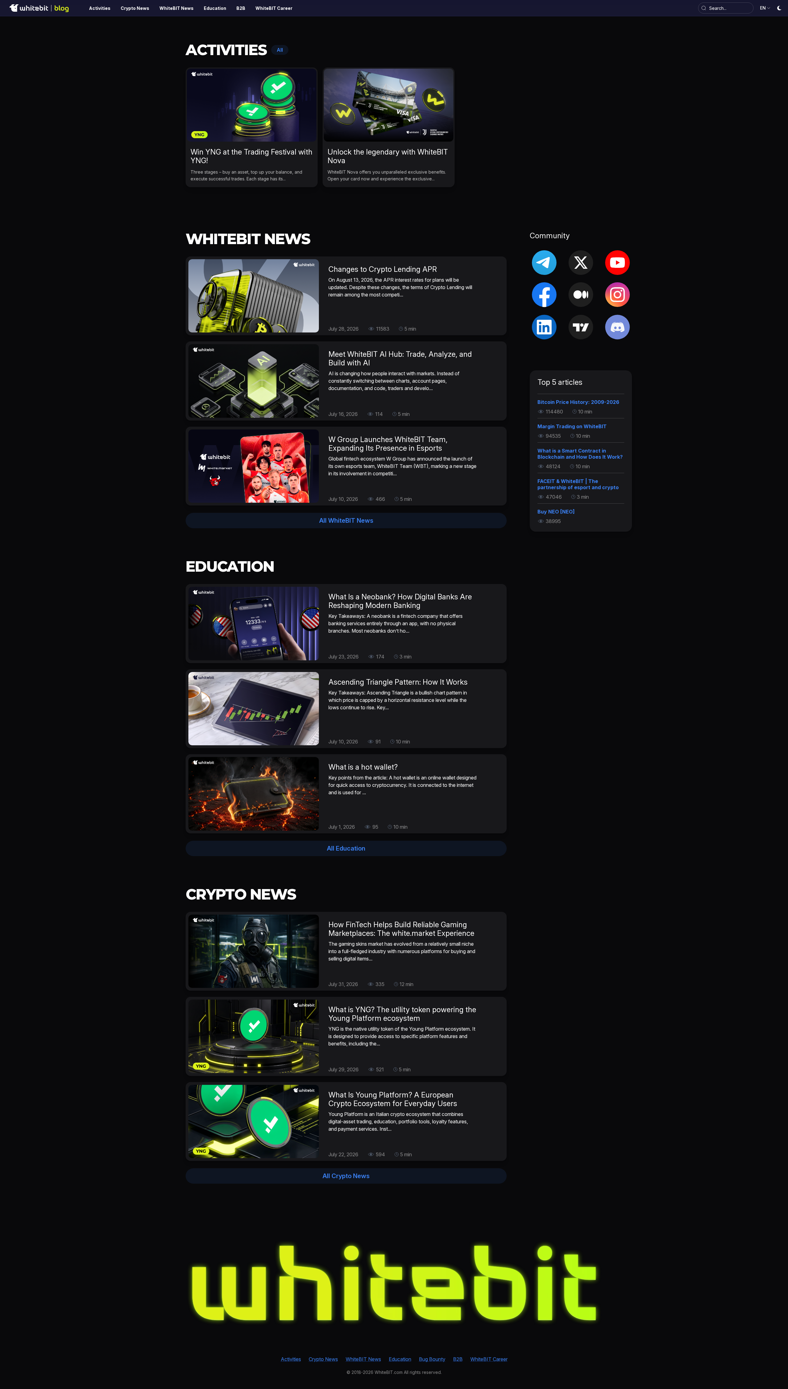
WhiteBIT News (363, 1359)
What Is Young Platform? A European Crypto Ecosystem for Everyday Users (392, 1099)
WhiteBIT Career (489, 1359)
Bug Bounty (432, 1359)
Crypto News (323, 1359)
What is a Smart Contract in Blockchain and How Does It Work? (580, 454)
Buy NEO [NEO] (556, 512)
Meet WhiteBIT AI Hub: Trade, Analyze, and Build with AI (400, 358)
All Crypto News (346, 1176)
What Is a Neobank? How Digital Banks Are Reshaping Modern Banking (400, 601)
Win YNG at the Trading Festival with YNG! (251, 156)
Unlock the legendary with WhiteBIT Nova (388, 156)
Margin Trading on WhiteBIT (572, 426)
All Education (346, 848)
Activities (291, 1359)
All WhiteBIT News (346, 520)
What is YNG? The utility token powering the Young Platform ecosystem (402, 1014)
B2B (458, 1359)
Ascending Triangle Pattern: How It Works (398, 682)
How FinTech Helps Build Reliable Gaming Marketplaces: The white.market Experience (401, 929)
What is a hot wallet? (363, 767)
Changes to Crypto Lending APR (382, 269)
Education (400, 1359)
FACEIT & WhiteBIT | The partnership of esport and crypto (578, 484)
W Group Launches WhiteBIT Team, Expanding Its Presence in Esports (388, 444)
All (280, 50)
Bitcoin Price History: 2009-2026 (578, 402)
